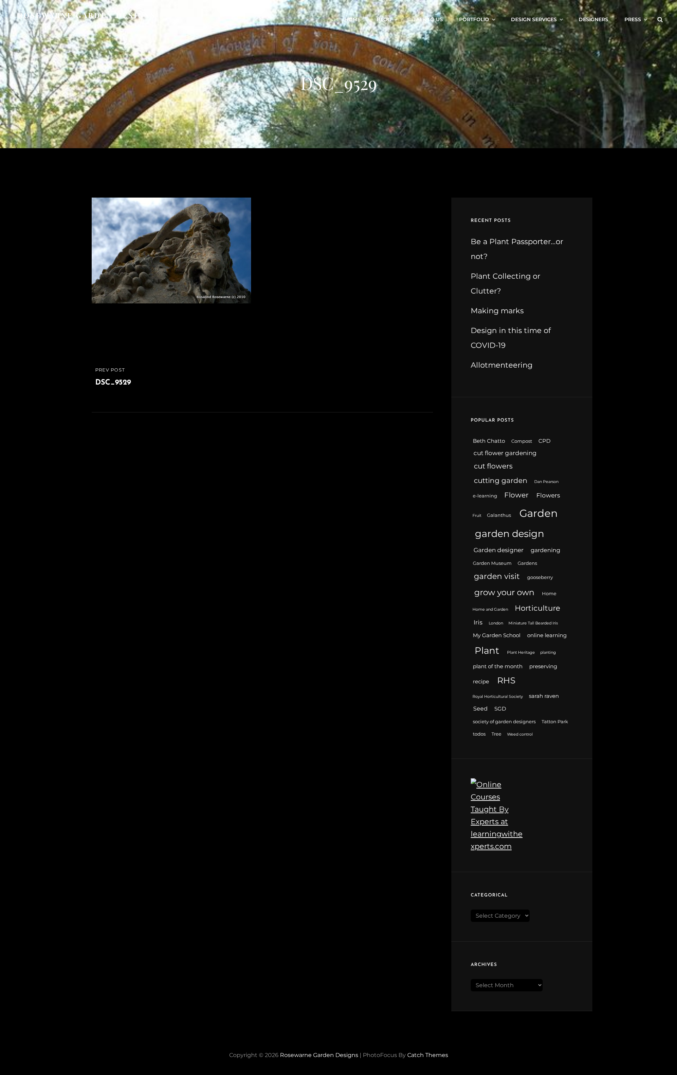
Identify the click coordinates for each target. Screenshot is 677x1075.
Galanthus (499, 515)
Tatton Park (555, 721)
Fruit (476, 515)
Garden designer (499, 550)
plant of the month (498, 666)
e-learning (485, 496)
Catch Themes (427, 1055)
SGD (500, 709)
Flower (516, 495)
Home (352, 19)
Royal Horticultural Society (497, 696)
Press (632, 19)
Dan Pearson (546, 481)
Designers (593, 19)
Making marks (497, 310)
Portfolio (474, 19)
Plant (487, 650)
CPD (544, 441)
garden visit (497, 576)
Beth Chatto (489, 441)
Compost (521, 441)
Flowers (548, 495)
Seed (480, 708)
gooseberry (540, 577)
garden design (509, 533)
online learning (547, 635)
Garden (538, 513)
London (496, 623)
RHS (506, 680)
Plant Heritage (521, 652)
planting (548, 652)
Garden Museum (492, 563)
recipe (481, 681)
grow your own (504, 592)
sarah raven (544, 696)
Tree (496, 734)
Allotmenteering (501, 365)
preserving (543, 666)
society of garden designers (504, 721)
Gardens (527, 563)
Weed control (520, 734)
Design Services (534, 19)
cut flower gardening (505, 453)
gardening (545, 550)
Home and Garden (490, 609)
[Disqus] (262, 500)
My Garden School (496, 635)
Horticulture (537, 608)
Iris (478, 622)
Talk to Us (428, 19)
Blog (384, 19)
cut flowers (493, 466)
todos (479, 734)
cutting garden (500, 480)
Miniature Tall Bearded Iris (533, 623)
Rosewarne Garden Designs (87, 15)
